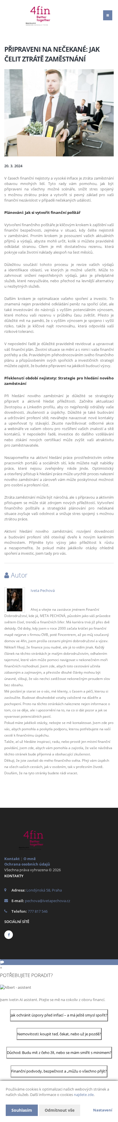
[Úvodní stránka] (40, 15)
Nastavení (102, 1110)
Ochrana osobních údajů (27, 864)
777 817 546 (38, 911)
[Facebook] (8, 934)
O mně (29, 858)
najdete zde (84, 1094)
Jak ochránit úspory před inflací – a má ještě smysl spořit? (59, 1015)
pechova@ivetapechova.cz (47, 900)
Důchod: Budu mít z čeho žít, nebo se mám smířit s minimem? (59, 1052)
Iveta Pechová (43, 590)
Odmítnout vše (59, 1110)
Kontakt (12, 858)
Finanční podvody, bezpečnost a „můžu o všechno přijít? (59, 1071)
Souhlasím (21, 1110)
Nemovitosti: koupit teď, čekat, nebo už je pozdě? (59, 1034)
